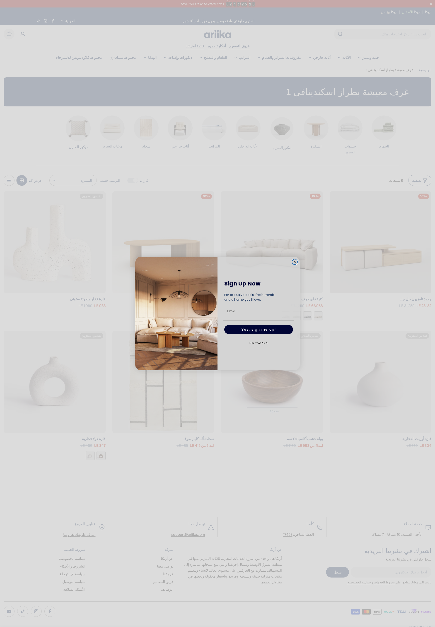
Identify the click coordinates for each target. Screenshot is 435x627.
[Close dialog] (294, 262)
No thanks (258, 343)
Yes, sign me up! (259, 329)
